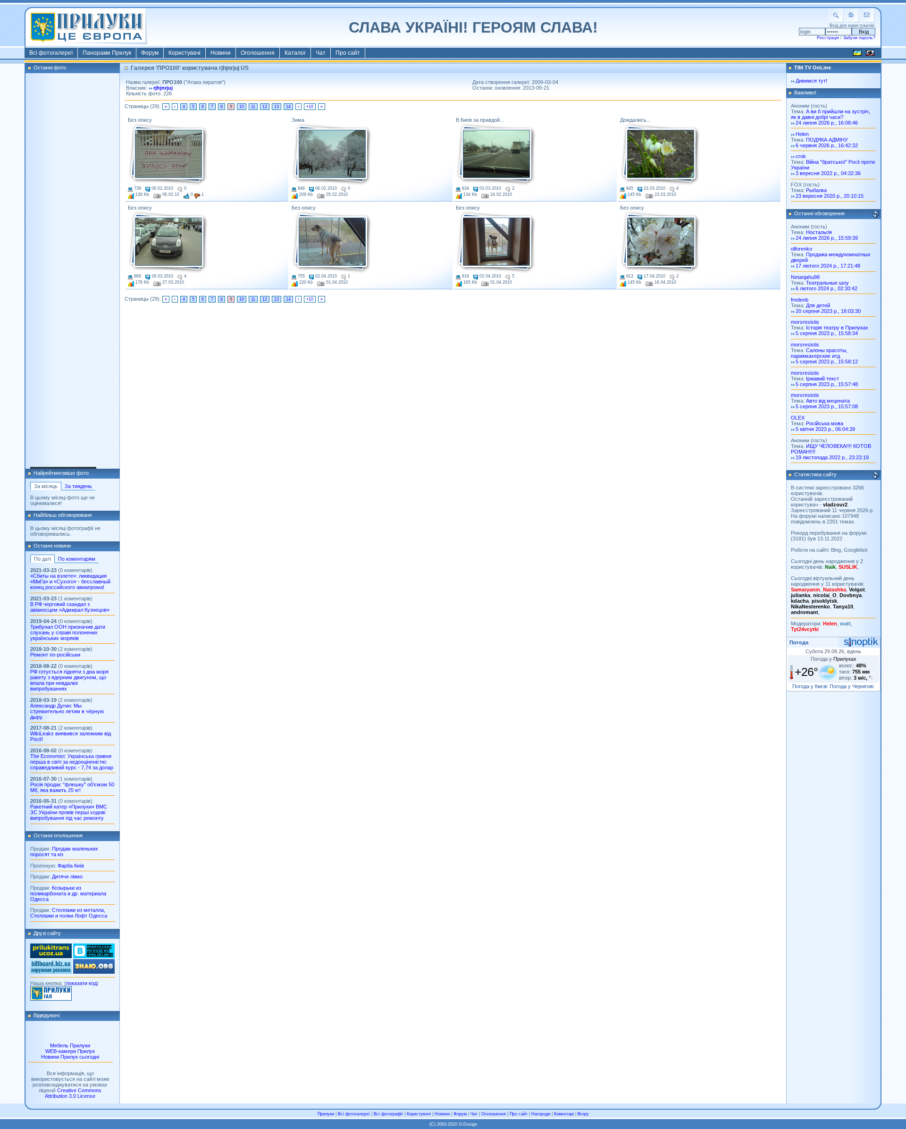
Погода (798, 642)
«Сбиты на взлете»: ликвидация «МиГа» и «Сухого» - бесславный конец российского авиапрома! (70, 581)
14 (288, 106)
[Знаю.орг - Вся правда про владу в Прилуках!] (94, 972)
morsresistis (805, 322)
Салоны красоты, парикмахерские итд (819, 353)
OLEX (798, 418)
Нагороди (540, 1114)
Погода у (833, 659)
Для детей (818, 305)
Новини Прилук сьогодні (70, 1057)
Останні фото (50, 67)
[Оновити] (875, 214)
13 (276, 106)
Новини (220, 53)
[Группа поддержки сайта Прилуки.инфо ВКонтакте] (94, 956)
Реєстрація (828, 37)
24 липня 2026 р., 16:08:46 (827, 123)
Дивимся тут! (811, 81)
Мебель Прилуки (70, 1045)
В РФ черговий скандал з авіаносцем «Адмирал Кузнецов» (69, 607)
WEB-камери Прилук (70, 1051)
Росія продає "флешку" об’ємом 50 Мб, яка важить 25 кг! (72, 787)
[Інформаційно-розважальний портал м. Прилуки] (51, 999)
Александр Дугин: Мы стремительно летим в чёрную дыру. (67, 711)
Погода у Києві (809, 686)
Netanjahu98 (805, 277)
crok (801, 156)
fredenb (799, 300)
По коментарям (76, 559)
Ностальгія (819, 232)
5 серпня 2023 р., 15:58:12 (827, 361)
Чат (321, 53)
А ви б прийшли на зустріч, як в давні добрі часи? (830, 114)
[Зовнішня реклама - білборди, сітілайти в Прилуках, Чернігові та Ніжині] (51, 972)
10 (241, 106)
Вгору (583, 1114)
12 (264, 106)
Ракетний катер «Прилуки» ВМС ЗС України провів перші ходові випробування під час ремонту (68, 812)
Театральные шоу (827, 283)
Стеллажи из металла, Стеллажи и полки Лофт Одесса (68, 912)
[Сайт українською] (857, 54)
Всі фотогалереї (51, 53)
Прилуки (326, 1114)
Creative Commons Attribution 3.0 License (73, 1093)
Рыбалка (816, 190)
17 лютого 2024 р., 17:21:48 (828, 266)
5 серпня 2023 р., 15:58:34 (827, 333)
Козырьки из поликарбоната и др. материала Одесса (68, 893)
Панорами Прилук (107, 53)
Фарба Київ (71, 865)
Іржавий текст (822, 378)
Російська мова (824, 423)
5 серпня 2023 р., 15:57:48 (827, 384)
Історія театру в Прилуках (837, 327)
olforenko (801, 249)
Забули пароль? (859, 37)
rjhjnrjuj (163, 88)
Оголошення (258, 53)
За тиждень (78, 486)
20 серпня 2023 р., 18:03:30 (828, 311)
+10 (309, 106)
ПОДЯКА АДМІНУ (827, 140)
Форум (150, 53)
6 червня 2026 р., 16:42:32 (827, 145)
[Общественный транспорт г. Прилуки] (51, 956)
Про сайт (348, 53)
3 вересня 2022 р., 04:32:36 (828, 173)
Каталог (295, 53)
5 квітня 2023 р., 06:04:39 (825, 429)
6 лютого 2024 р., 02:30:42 (826, 288)
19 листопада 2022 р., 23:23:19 (832, 457)
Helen (802, 134)
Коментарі (564, 1114)
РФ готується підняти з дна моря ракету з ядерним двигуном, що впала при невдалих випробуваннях (69, 680)
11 (253, 106)
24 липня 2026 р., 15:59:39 (827, 238)
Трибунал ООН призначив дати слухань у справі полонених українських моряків (67, 632)
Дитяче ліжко (67, 876)
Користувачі (184, 53)
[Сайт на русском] (870, 54)
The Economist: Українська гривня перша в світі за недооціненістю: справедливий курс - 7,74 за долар (71, 761)
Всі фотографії (388, 1114)
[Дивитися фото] (168, 154)
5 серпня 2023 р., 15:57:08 (827, 406)
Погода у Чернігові (851, 686)
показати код (81, 983)
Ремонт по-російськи (55, 654)
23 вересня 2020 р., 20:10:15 (830, 196)
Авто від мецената (828, 401)
